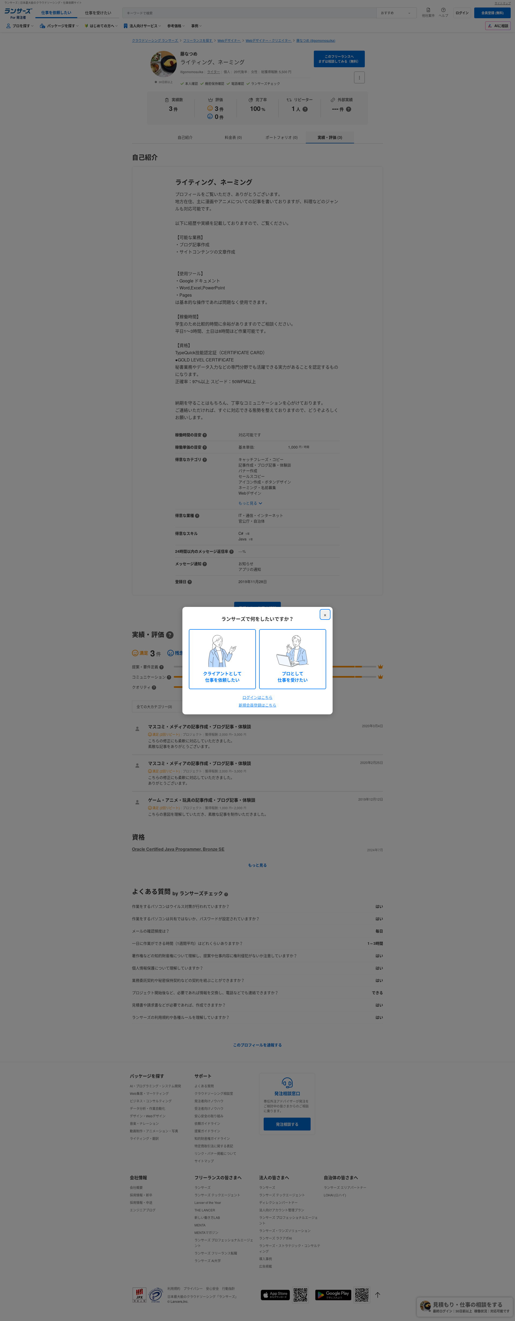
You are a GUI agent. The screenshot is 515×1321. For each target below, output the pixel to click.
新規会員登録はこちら (257, 705)
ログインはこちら (257, 697)
